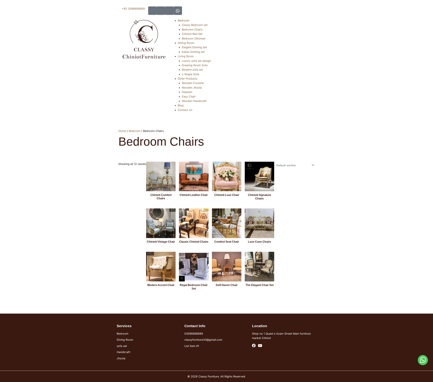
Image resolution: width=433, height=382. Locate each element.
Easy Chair (189, 96)
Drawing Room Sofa (195, 65)
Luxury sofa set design (196, 60)
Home (122, 131)
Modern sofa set (192, 69)
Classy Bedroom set (195, 25)
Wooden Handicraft (194, 101)
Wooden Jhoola (192, 87)
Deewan (187, 92)
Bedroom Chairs (192, 29)
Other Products (187, 78)
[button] (194, 20)
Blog (181, 105)
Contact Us (185, 110)
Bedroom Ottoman (194, 38)
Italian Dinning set (193, 52)
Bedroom (183, 20)
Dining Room (186, 43)
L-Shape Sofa (190, 74)
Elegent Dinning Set (194, 47)
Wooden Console (193, 83)
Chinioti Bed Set (192, 34)
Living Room (186, 56)
